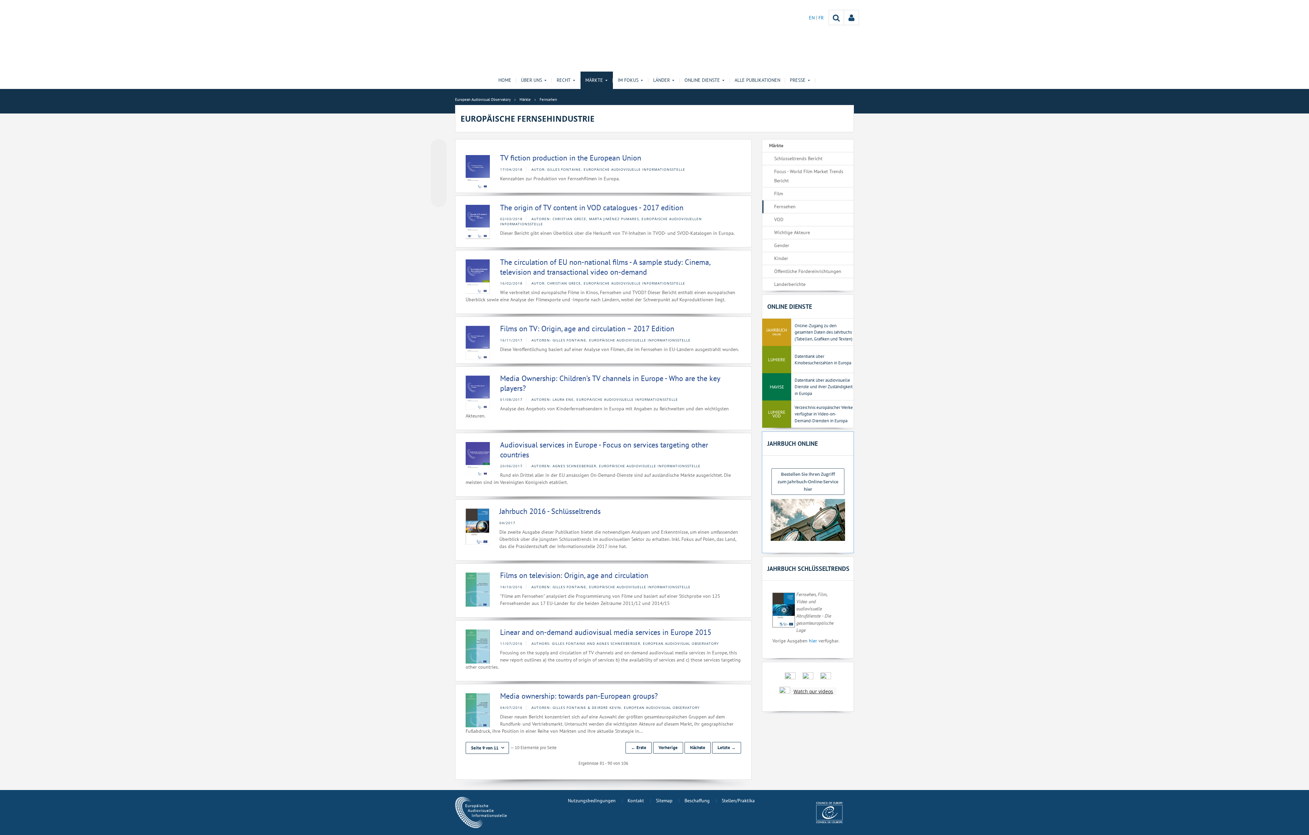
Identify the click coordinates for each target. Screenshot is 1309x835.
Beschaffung (697, 801)
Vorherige (668, 747)
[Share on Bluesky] (439, 147)
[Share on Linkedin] (439, 186)
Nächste (697, 747)
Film (778, 194)
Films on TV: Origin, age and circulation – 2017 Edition (587, 328)
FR (821, 18)
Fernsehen (785, 206)
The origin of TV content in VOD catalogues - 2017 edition (591, 207)
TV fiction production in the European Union (570, 158)
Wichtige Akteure (792, 232)
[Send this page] (439, 199)
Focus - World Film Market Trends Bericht (808, 176)
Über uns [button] (531, 80)
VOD (778, 219)
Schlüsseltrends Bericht (798, 158)
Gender (781, 245)
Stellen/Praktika (738, 801)
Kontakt (636, 801)
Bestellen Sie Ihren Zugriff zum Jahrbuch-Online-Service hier (808, 481)
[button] (487, 748)
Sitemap (664, 801)
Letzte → (727, 747)
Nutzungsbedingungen (592, 801)
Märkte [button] (594, 80)
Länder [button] (661, 80)
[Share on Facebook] (439, 173)
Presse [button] (798, 80)
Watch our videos (813, 691)
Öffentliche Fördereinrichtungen (807, 271)
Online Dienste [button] (702, 80)
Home (504, 80)
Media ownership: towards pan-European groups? (579, 696)
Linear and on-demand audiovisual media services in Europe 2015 (605, 632)
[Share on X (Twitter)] (439, 160)
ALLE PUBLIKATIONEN (757, 80)
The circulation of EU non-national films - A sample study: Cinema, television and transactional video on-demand (605, 267)
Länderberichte (790, 284)
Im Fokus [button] (628, 80)
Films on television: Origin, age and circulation (574, 575)
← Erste (638, 747)
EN (812, 18)
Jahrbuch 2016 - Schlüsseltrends (550, 511)
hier (813, 641)
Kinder (781, 258)
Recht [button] (564, 80)
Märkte (776, 145)
